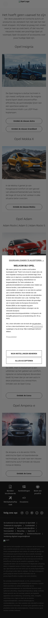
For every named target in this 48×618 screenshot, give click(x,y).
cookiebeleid (38, 326)
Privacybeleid (11, 337)
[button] (26, 260)
